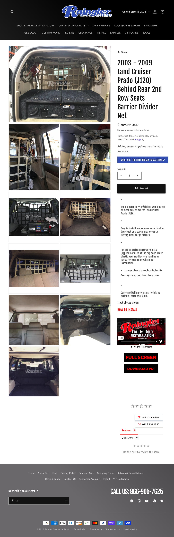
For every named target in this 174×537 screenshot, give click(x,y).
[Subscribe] (65, 501)
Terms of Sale (86, 472)
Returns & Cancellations (130, 472)
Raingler (48, 529)
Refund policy (52, 478)
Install (106, 478)
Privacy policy (96, 529)
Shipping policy (130, 529)
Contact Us (70, 478)
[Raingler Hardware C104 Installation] (141, 361)
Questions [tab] (128, 437)
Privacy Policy (68, 472)
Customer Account (89, 478)
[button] (12, 12)
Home (31, 472)
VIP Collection (121, 478)
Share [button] (124, 52)
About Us (43, 472)
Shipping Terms (105, 472)
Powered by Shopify (62, 529)
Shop (54, 472)
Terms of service (113, 529)
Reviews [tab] (127, 430)
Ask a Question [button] (150, 423)
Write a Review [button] (150, 417)
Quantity (121, 168)
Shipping (121, 130)
